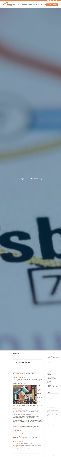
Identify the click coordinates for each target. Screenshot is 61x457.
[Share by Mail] (38, 356)
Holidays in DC (49, 417)
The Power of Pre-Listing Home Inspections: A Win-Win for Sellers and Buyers (52, 424)
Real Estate (49, 385)
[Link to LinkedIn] (58, 0)
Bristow (48, 373)
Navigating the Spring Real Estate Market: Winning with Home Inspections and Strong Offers (53, 406)
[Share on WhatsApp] (31, 356)
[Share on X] (24, 356)
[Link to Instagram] (56, 0)
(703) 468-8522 (50, 0)
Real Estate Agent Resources (52, 386)
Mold (48, 382)
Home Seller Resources (51, 375)
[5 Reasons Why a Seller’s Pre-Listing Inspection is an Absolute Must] (60, 228)
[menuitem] (8, 4)
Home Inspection (50, 374)
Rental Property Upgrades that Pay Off (52, 455)
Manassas (49, 381)
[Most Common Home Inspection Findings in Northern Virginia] (0, 228)
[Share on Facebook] (16, 356)
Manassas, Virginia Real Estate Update (52, 452)
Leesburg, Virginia (16, 368)
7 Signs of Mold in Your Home (51, 438)
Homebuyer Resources (51, 377)
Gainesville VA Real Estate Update (51, 427)
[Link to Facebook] (55, 0)
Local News (49, 379)
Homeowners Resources (51, 378)
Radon (48, 383)
